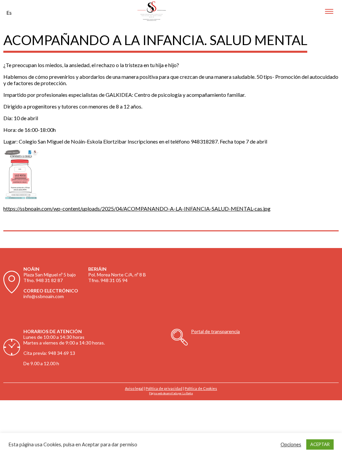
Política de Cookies (201, 388)
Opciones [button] (291, 444)
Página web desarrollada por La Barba (171, 393)
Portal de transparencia (215, 331)
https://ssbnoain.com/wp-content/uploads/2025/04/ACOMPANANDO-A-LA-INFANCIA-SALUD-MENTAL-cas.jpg (137, 208)
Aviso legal (134, 388)
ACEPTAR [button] (320, 444)
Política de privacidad (164, 388)
